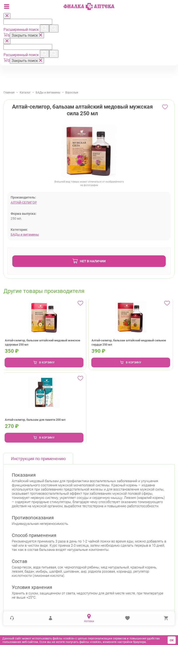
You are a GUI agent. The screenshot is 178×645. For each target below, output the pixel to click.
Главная (9, 92)
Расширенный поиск (21, 29)
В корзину (47, 362)
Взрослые (71, 92)
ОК (172, 640)
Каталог (25, 92)
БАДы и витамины (48, 92)
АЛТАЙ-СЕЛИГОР (24, 202)
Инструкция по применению (38, 458)
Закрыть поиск (25, 35)
